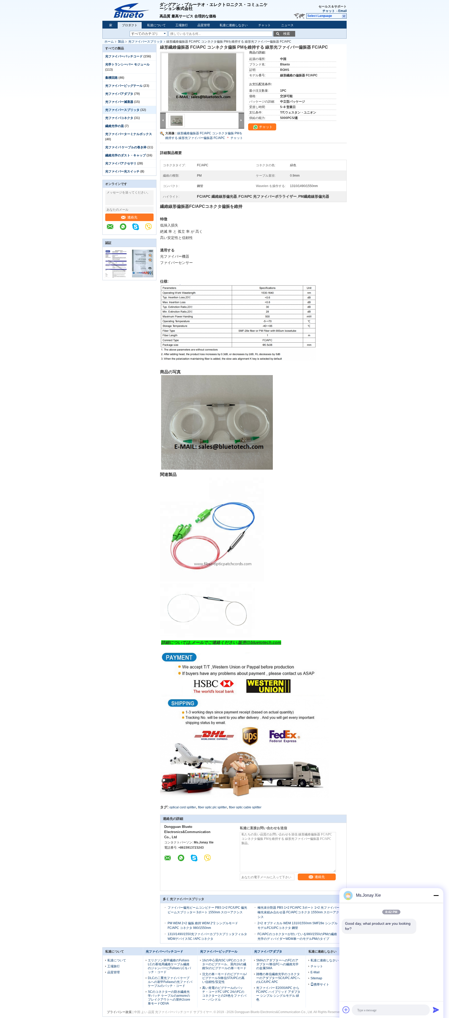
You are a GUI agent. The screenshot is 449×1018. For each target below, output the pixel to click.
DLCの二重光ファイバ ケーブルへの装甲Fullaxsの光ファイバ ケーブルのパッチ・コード (170, 982)
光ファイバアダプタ (119, 94)
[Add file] (346, 1009)
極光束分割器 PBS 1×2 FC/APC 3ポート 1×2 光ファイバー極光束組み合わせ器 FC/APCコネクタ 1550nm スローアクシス (298, 912)
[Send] (436, 1009)
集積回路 (111, 77)
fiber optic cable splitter (245, 807)
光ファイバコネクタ (119, 118)
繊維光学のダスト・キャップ (125, 155)
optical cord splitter (182, 807)
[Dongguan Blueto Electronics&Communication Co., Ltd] (113, 229)
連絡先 (132, 217)
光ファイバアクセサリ (120, 163)
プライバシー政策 (119, 1012)
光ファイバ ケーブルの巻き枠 (126, 147)
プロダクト (129, 25)
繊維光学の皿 (114, 126)
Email (342, 11)
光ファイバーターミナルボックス (128, 134)
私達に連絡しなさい (234, 25)
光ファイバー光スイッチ (122, 171)
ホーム (109, 41)
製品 (121, 41)
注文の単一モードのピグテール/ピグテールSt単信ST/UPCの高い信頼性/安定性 (224, 978)
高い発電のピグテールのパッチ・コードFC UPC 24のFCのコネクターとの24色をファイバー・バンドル (224, 993)
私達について (156, 25)
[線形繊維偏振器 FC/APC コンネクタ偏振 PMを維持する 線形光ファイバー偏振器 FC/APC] (202, 82)
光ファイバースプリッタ (145, 41)
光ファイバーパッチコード (124, 56)
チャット (328, 11)
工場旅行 (181, 25)
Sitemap (316, 978)
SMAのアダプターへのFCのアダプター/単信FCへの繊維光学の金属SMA (277, 964)
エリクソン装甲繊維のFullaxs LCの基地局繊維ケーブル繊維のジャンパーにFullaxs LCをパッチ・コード (169, 966)
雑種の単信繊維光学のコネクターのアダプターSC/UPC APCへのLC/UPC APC (278, 978)
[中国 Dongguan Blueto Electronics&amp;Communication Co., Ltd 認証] (116, 276)
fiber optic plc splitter (212, 807)
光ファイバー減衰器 (119, 102)
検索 (286, 34)
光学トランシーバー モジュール (127, 64)
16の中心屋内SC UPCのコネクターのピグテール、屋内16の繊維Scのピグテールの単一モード (224, 964)
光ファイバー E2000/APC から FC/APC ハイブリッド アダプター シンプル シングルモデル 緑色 (278, 993)
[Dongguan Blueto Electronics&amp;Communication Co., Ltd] (131, 10)
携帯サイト (321, 984)
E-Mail (315, 972)
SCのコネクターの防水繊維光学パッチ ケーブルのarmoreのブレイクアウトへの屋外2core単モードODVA (169, 997)
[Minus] (436, 895)
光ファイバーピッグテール (124, 86)
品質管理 (203, 25)
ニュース (287, 25)
